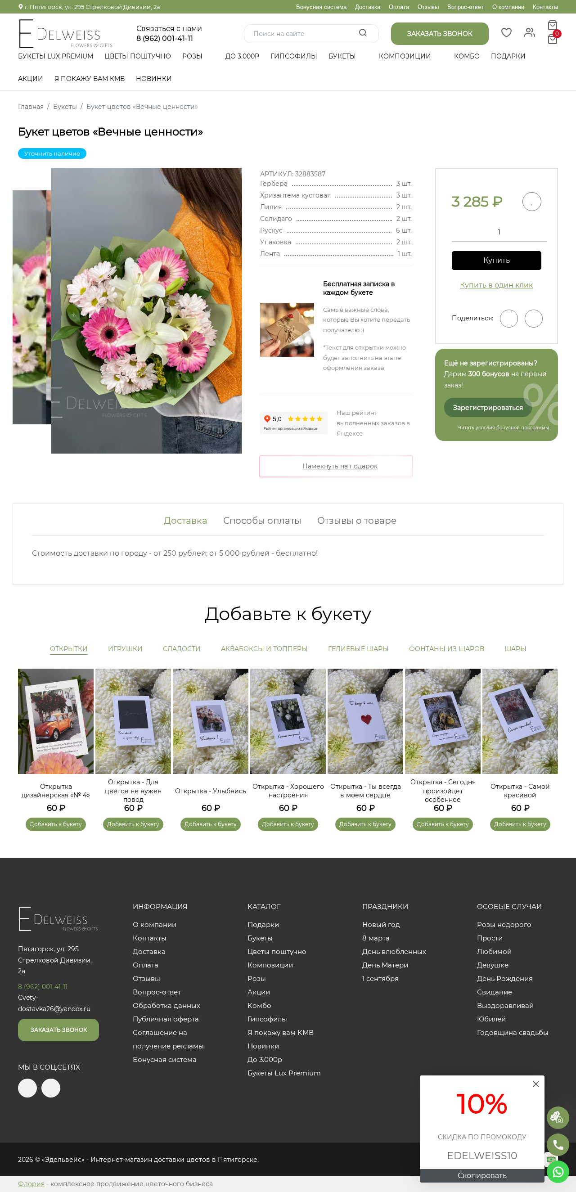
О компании (508, 7)
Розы (193, 56)
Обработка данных (166, 1005)
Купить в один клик (496, 285)
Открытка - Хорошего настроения (288, 791)
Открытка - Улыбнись (210, 791)
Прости (490, 938)
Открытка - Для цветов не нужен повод (133, 791)
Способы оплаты (262, 520)
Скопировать (482, 1175)
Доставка (367, 7)
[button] (547, 737)
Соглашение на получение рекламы (168, 1039)
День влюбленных (394, 951)
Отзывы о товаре (356, 520)
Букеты (343, 56)
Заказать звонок (59, 1029)
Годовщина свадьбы (513, 1032)
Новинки (154, 79)
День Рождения (505, 978)
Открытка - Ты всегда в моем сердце (365, 791)
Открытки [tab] (69, 649)
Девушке (492, 965)
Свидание (494, 992)
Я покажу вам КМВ (89, 79)
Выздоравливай (505, 1005)
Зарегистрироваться (488, 408)
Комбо (467, 56)
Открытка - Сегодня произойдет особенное (443, 791)
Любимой (494, 951)
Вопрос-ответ (465, 7)
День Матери (385, 965)
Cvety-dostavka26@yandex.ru (54, 1003)
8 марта (376, 938)
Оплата (399, 7)
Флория (31, 1184)
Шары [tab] (515, 649)
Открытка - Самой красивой (520, 791)
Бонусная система (321, 7)
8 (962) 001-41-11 (164, 38)
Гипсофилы (293, 56)
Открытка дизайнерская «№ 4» (56, 791)
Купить (496, 260)
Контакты (545, 7)
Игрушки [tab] (125, 649)
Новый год (381, 924)
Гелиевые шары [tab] (358, 649)
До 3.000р (242, 56)
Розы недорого (504, 924)
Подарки (509, 56)
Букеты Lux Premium (55, 56)
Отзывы (428, 7)
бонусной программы (522, 428)
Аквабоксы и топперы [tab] (264, 649)
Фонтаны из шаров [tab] (446, 649)
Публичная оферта (166, 1019)
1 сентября (380, 978)
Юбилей (491, 1019)
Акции (30, 79)
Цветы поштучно (137, 56)
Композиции (406, 56)
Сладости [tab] (182, 649)
